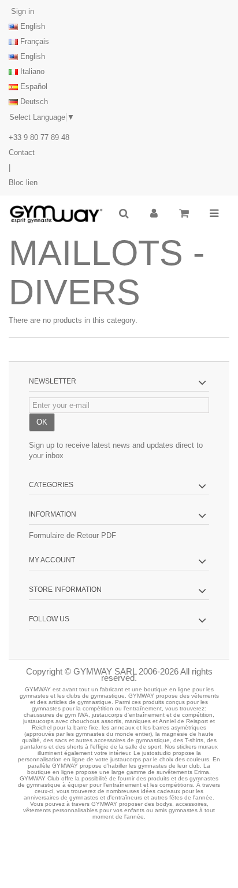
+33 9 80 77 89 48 (39, 137)
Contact (22, 152)
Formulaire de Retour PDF (72, 535)
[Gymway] (56, 214)
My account (52, 560)
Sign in (21, 11)
